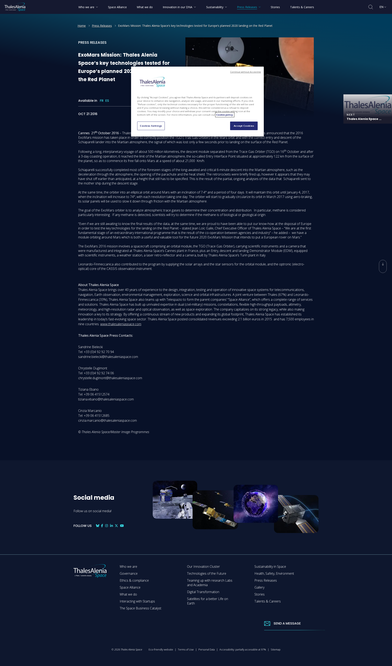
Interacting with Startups (137, 601)
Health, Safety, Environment (274, 573)
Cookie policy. (224, 114)
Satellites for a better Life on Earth (207, 601)
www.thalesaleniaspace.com (120, 324)
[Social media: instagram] (106, 525)
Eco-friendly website (161, 649)
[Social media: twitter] (116, 525)
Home (82, 26)
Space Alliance (130, 587)
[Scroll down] (383, 266)
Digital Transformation (203, 592)
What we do (128, 594)
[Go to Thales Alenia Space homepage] (14, 7)
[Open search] (370, 7)
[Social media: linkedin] (111, 525)
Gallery (259, 587)
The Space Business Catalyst (140, 608)
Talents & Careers (267, 601)
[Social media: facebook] (102, 525)
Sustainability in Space (270, 566)
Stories (259, 594)
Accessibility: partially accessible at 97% (242, 649)
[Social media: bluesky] (97, 525)
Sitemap (276, 649)
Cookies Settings (151, 125)
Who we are (128, 566)
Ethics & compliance (134, 580)
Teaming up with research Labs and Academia (209, 582)
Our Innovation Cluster (203, 566)
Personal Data (206, 649)
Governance (129, 573)
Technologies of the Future (206, 573)
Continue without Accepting (245, 71)
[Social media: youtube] (122, 525)
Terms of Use (186, 649)
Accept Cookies (244, 125)
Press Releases (102, 26)
